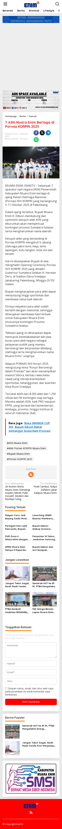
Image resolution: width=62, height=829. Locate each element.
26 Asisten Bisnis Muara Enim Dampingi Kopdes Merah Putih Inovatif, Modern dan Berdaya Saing (17, 491)
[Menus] (5, 4)
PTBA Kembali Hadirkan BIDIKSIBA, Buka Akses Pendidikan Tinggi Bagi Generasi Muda (16, 611)
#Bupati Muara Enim (18, 453)
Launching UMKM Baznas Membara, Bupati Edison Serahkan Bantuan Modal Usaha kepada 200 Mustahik (43, 517)
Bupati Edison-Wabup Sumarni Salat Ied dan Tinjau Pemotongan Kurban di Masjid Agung (44, 527)
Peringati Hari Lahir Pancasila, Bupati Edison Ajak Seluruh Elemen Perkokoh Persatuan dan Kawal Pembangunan (17, 527)
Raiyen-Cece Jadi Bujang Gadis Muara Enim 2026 (17, 517)
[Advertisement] (31, 55)
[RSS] (31, 474)
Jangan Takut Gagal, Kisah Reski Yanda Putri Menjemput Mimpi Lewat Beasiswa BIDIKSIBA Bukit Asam (17, 585)
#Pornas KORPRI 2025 (19, 459)
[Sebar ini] (36, 132)
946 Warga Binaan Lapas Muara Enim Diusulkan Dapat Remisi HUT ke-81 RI (43, 611)
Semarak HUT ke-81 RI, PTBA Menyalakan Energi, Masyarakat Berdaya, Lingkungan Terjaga (44, 585)
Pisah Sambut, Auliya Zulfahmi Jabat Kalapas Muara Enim (45, 488)
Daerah (15, 139)
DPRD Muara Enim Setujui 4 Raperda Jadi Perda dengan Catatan (16, 549)
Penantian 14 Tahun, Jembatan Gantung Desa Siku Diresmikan (44, 538)
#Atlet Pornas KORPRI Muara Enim (26, 448)
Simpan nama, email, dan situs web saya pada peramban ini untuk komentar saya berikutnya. (29, 691)
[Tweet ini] (42, 132)
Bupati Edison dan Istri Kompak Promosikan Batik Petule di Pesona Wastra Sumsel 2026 (44, 549)
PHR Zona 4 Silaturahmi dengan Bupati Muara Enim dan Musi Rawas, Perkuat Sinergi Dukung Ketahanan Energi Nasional (16, 538)
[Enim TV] (31, 3)
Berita (8, 139)
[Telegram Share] (48, 132)
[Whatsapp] (36, 139)
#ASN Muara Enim (17, 443)
